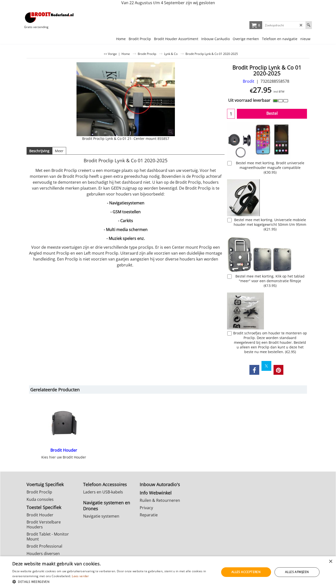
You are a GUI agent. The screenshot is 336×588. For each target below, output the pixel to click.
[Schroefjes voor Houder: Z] (267, 311)
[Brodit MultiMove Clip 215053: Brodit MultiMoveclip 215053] (267, 254)
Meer (59, 150)
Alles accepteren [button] (245, 572)
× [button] (330, 561)
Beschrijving (39, 150)
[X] (266, 366)
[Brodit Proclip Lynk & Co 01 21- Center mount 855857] (125, 99)
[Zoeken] (308, 25)
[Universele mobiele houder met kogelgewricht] (267, 197)
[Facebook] (254, 370)
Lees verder (80, 576)
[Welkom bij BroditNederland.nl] (49, 17)
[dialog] (168, 572)
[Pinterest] (278, 370)
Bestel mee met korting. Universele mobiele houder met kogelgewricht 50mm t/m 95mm (270, 224)
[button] (112, 581)
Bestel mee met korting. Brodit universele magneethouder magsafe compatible (270, 168)
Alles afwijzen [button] (297, 572)
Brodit (248, 81)
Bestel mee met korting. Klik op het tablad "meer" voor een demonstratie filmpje (270, 281)
